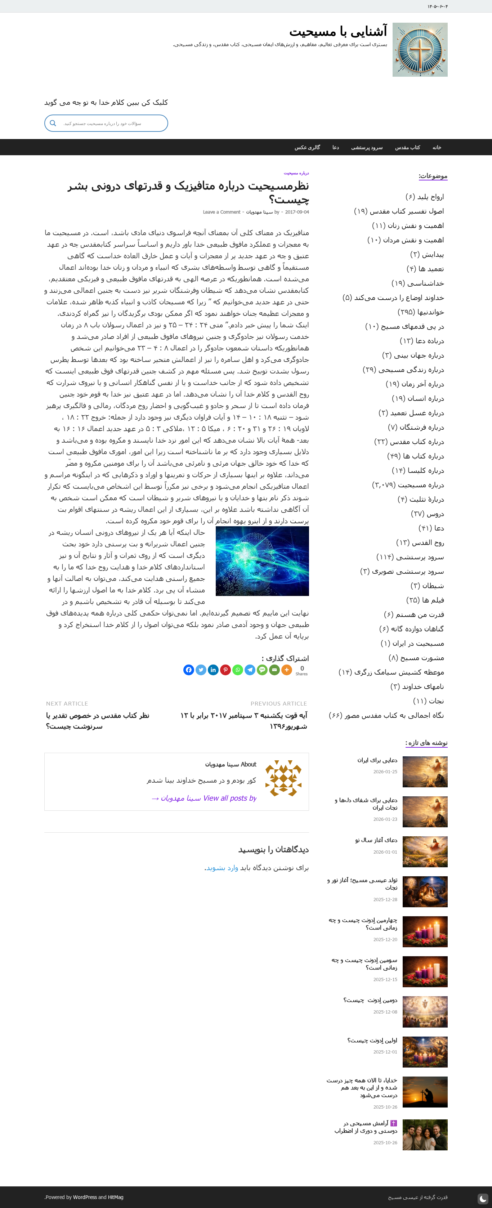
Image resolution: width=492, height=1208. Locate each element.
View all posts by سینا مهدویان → (203, 797)
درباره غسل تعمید (417, 412)
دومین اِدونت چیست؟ (370, 999)
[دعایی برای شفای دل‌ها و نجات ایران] (425, 801)
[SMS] (262, 670)
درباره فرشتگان (422, 426)
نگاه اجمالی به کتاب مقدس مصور (394, 715)
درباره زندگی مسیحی (411, 369)
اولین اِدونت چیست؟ (372, 1040)
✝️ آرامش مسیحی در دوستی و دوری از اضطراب (366, 1126)
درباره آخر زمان (423, 383)
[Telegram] (250, 670)
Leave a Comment (221, 212)
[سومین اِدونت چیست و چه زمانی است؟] (425, 961)
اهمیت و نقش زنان (416, 225)
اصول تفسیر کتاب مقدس (407, 210)
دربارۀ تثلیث (427, 499)
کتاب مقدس (407, 147)
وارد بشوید (222, 867)
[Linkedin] (213, 670)
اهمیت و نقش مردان (413, 239)
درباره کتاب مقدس (417, 441)
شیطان (433, 585)
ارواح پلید (430, 196)
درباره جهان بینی (419, 354)
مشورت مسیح (422, 657)
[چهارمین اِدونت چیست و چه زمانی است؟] (425, 921)
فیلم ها (433, 599)
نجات (436, 700)
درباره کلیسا (426, 470)
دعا (335, 147)
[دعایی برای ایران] (425, 761)
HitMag (116, 1197)
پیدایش (433, 254)
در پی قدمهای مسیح (412, 326)
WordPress (85, 1197)
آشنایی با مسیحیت (338, 31)
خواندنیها (430, 311)
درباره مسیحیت (296, 172)
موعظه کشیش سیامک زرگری (399, 671)
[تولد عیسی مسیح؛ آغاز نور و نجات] (425, 881)
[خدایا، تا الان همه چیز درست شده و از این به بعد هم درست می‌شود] (425, 1082)
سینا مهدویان (259, 212)
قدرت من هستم (420, 614)
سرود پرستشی (367, 147)
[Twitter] (201, 670)
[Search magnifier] (53, 123)
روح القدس (428, 542)
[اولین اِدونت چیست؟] (425, 1042)
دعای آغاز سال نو (376, 839)
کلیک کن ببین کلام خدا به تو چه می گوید (106, 102)
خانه (437, 147)
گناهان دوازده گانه (417, 628)
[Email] (274, 670)
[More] (286, 670)
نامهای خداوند (423, 686)
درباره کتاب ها (423, 455)
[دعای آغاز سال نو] (425, 841)
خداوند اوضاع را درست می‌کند (399, 297)
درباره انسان (426, 398)
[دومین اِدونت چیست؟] (425, 1001)
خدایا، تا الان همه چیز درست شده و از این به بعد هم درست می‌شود (362, 1088)
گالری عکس (307, 147)
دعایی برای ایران (377, 759)
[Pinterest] (225, 670)
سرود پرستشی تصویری (408, 571)
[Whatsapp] (237, 670)
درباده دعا (430, 340)
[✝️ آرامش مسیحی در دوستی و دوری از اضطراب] (425, 1124)
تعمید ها (431, 268)
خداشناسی (425, 282)
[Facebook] (188, 670)
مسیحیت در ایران (418, 643)
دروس (435, 513)
